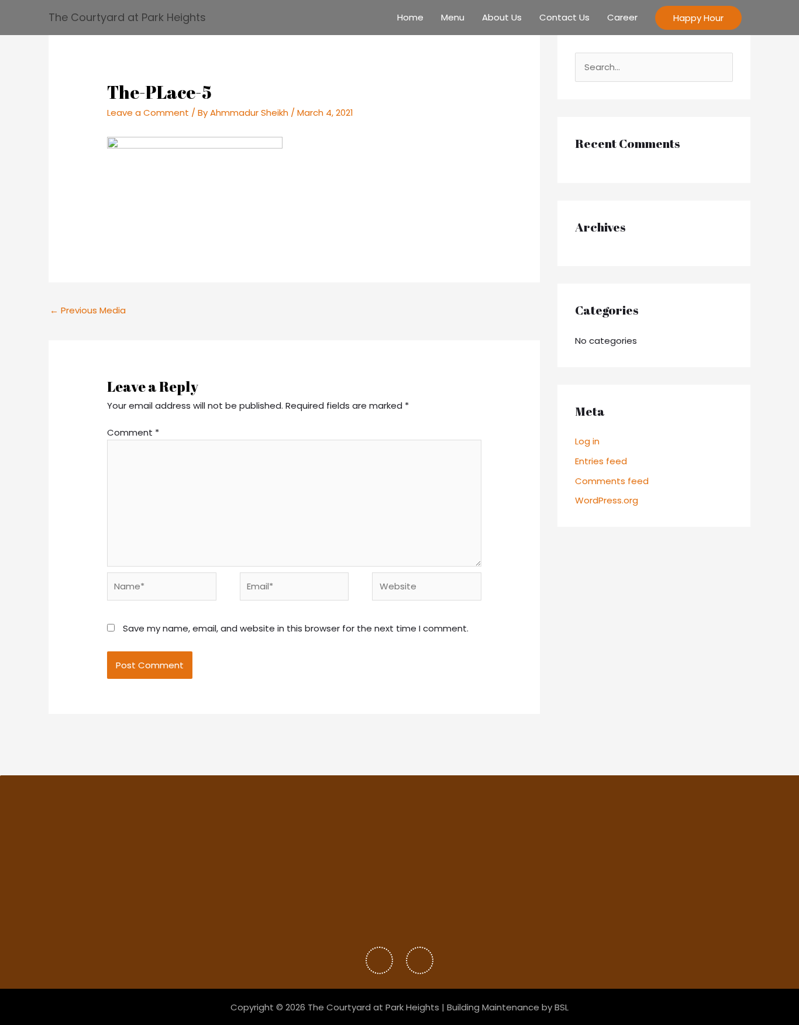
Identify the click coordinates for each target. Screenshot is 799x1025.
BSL (562, 1007)
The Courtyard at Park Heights (127, 17)
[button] (698, 18)
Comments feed (612, 481)
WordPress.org (606, 500)
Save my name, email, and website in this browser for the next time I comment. (296, 628)
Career (622, 17)
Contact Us (564, 17)
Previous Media (88, 310)
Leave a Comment (148, 112)
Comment (133, 432)
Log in (587, 441)
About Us (502, 17)
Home (410, 17)
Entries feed (601, 461)
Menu (452, 17)
